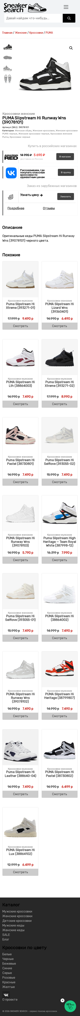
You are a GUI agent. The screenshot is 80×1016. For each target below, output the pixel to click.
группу (66, 172)
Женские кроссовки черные (33, 133)
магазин (65, 156)
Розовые (8, 977)
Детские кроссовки (17, 921)
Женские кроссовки (44, 130)
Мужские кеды (13, 925)
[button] (71, 48)
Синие (7, 968)
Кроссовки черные (20, 137)
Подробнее (16, 208)
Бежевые (9, 963)
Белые (7, 954)
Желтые (8, 987)
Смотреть (20, 326)
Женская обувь (23, 130)
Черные (8, 959)
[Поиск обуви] (69, 18)
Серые (7, 973)
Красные (8, 982)
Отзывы (49, 208)
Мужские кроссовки (17, 911)
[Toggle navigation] (66, 7)
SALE (6, 935)
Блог (5, 939)
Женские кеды (13, 930)
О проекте (9, 999)
